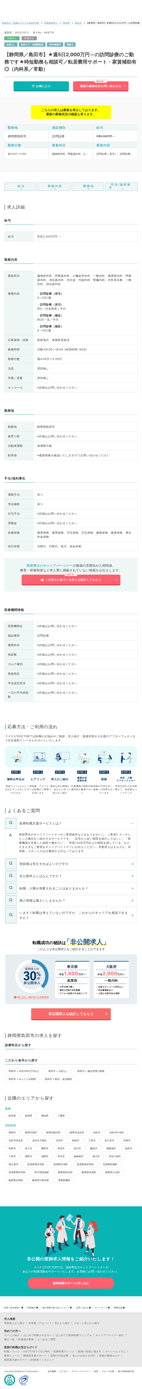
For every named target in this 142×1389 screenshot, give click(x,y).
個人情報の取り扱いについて (55, 1308)
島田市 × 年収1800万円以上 (24, 1071)
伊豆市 (61, 1156)
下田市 (12, 1156)
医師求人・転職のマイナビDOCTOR (20, 23)
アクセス (64, 1371)
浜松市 (96, 1132)
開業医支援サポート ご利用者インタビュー (29, 1360)
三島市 (92, 1140)
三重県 (61, 1115)
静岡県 (66, 23)
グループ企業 (108, 1371)
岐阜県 (12, 1115)
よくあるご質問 (46, 1339)
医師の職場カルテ (109, 1355)
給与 (21, 186)
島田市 (78, 23)
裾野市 (28, 1156)
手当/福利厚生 (120, 186)
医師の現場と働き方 (89, 1351)
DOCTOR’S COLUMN (36, 1351)
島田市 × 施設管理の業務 (90, 1071)
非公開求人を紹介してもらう (71, 1014)
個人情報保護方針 (126, 1371)
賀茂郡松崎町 (110, 1164)
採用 (96, 1371)
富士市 (28, 1148)
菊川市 (96, 1156)
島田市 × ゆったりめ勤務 (22, 1078)
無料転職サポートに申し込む (71, 1283)
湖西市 (44, 1156)
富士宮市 (109, 1140)
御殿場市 (111, 1148)
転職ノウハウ (12, 1351)
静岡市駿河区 (53, 1132)
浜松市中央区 (116, 1132)
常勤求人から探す (14, 1323)
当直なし (10, 44)
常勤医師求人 (51, 23)
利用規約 (31, 1308)
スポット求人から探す (87, 1323)
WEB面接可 (55, 44)
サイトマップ (101, 1308)
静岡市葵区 (31, 1132)
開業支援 (118, 1308)
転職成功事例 (26, 1339)
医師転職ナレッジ (64, 1351)
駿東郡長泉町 (89, 1172)
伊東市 (127, 1140)
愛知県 (44, 1115)
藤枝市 (93, 1148)
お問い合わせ (82, 1308)
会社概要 (52, 1371)
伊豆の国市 (115, 1156)
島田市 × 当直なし (58, 1071)
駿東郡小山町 (112, 1172)
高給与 (70, 44)
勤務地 (88, 186)
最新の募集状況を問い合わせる (100, 86)
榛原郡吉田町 (16, 1180)
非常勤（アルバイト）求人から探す (49, 1323)
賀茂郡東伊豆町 (35, 1164)
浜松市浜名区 (16, 1140)
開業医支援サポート (35, 1355)
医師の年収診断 (59, 1355)
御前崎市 (78, 1156)
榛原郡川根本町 (40, 1180)
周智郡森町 (64, 1180)
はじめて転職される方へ (37, 1335)
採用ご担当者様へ (12, 1308)
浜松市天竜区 (39, 1140)
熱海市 (75, 1140)
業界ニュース (12, 1355)
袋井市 (128, 1148)
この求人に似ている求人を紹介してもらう (73, 579)
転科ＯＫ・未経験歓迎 (32, 44)
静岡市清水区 (77, 1132)
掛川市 (77, 1148)
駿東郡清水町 (65, 1172)
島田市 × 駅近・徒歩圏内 (58, 1078)
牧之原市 (13, 1164)
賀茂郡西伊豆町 (17, 1172)
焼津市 (61, 1148)
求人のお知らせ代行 (84, 1355)
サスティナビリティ (81, 1371)
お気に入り (43, 86)
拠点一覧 (9, 1339)
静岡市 (12, 1132)
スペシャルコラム (115, 1351)
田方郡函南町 (42, 1172)
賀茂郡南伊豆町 (85, 1164)
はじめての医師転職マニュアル (74, 1335)
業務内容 (55, 186)
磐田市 (44, 1148)
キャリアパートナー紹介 (110, 1335)
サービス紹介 (12, 1335)
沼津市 (59, 1140)
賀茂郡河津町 (60, 1164)
